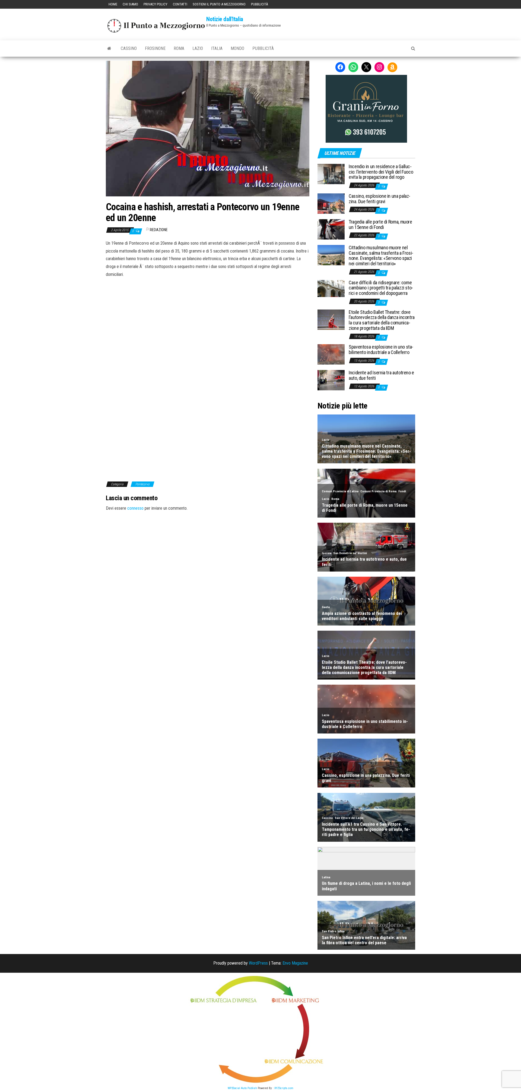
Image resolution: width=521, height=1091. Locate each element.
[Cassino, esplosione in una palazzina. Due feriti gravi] (331, 203)
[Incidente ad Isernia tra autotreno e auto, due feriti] (331, 379)
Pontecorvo (142, 484)
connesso (135, 508)
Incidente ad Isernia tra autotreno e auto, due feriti (381, 375)
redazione (159, 230)
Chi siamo (130, 4)
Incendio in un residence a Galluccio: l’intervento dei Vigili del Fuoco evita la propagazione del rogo (381, 172)
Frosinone (155, 48)
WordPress (258, 963)
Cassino (129, 48)
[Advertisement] (207, 315)
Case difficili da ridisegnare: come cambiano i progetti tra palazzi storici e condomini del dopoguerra (381, 288)
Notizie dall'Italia (224, 19)
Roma (179, 48)
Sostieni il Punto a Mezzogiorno (219, 4)
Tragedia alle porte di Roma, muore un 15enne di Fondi (380, 224)
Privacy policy (155, 4)
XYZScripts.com (283, 1088)
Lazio (197, 48)
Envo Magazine (295, 963)
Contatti (180, 4)
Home (113, 4)
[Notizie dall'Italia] (109, 48)
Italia (217, 48)
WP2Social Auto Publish (242, 1088)
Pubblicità (259, 4)
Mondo (237, 48)
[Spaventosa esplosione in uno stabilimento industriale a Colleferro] (331, 354)
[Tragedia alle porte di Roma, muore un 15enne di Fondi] (331, 229)
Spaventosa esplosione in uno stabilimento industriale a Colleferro (381, 349)
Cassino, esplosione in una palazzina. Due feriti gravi (379, 198)
